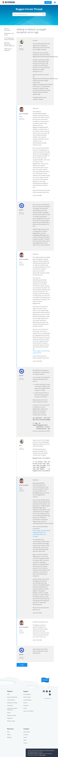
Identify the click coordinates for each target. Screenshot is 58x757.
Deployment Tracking (12, 702)
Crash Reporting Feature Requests (9, 38)
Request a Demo (11, 721)
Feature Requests (27, 700)
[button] (55, 2)
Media (24, 740)
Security (25, 702)
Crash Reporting (11, 700)
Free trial (48, 2)
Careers (25, 737)
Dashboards (10, 705)
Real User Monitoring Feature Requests (9, 44)
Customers (25, 734)
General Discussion (7, 29)
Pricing (8, 712)
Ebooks (9, 734)
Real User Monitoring (12, 697)
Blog (8, 731)
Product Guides (27, 697)
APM (8, 694)
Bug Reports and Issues (9, 34)
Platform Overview (11, 715)
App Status (26, 705)
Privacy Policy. (42, 755)
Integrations (10, 718)
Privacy (25, 708)
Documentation (27, 694)
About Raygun (26, 731)
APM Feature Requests (8, 49)
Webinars (9, 737)
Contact (25, 743)
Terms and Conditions (28, 711)
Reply (22, 665)
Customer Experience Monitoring (12, 709)
